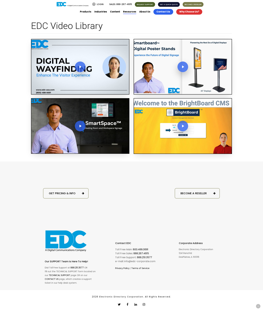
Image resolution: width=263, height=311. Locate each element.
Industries (100, 11)
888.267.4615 (141, 253)
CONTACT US (52, 279)
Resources (129, 11)
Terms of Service (140, 268)
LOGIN (100, 4)
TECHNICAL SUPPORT (59, 275)
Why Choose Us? (189, 11)
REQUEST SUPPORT (145, 4)
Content (115, 11)
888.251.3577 (77, 267)
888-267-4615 (124, 4)
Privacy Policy (122, 268)
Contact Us (163, 11)
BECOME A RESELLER (193, 4)
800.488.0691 (140, 249)
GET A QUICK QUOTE (169, 4)
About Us (144, 11)
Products (85, 11)
